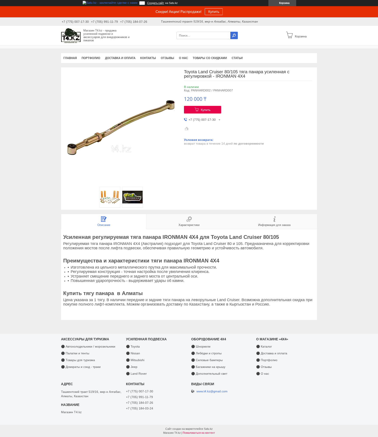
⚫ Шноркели (200, 346)
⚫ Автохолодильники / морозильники (88, 346)
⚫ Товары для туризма (78, 360)
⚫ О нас (262, 373)
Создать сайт (155, 3)
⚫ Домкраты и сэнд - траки (81, 367)
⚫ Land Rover (136, 373)
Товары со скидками (210, 58)
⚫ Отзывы (264, 367)
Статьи (237, 58)
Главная (70, 58)
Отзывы (167, 58)
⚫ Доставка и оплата (271, 353)
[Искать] (234, 35)
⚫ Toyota (133, 346)
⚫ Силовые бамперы (207, 360)
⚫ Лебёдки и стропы (206, 353)
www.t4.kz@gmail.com (212, 391)
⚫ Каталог (264, 346)
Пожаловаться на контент (199, 432)
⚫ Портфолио (266, 360)
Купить (213, 12)
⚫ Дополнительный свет (209, 373)
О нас (183, 58)
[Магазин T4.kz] (71, 35)
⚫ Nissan (133, 353)
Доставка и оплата (120, 58)
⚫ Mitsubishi (135, 360)
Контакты (148, 58)
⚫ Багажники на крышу (208, 367)
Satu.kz (208, 428)
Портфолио (91, 58)
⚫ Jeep (131, 367)
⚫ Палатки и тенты (75, 353)
